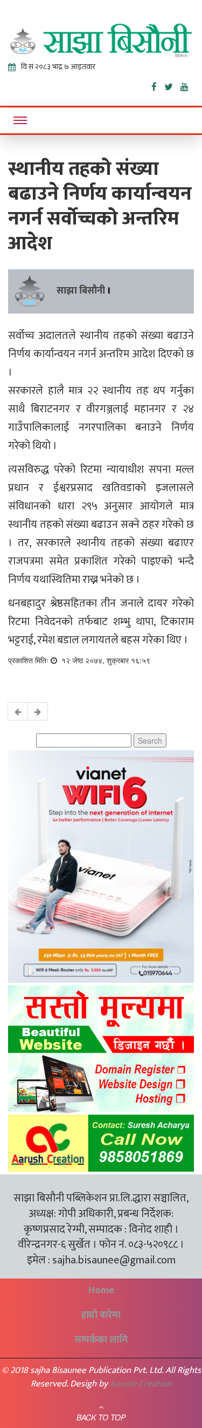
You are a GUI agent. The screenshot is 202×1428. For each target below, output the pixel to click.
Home (101, 1290)
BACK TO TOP (101, 1417)
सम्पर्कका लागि (101, 1340)
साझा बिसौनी (81, 291)
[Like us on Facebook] (157, 84)
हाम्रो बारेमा (101, 1315)
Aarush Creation (140, 1383)
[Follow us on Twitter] (172, 84)
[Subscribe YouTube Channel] (187, 84)
